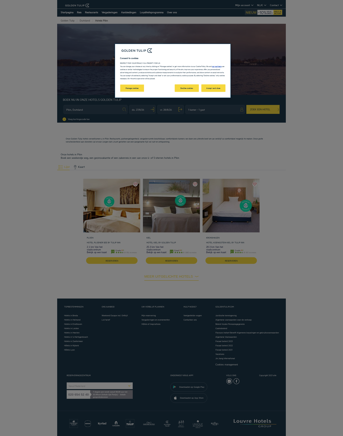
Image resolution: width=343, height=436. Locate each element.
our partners (217, 66)
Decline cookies (186, 88)
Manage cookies (132, 88)
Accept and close (213, 88)
